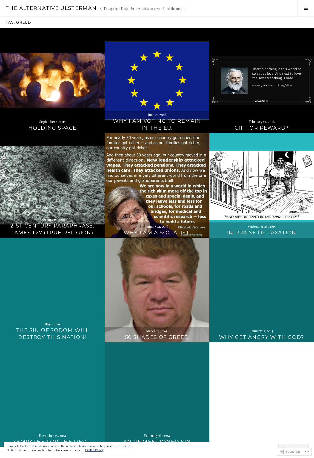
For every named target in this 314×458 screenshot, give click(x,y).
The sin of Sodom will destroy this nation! (52, 333)
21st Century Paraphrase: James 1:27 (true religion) (52, 229)
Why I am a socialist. (157, 233)
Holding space (52, 128)
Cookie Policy (94, 450)
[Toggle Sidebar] (305, 8)
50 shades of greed (157, 337)
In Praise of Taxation (262, 233)
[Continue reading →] (52, 80)
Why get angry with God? (261, 337)
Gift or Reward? (262, 128)
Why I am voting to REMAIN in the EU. (157, 124)
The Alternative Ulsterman (51, 8)
